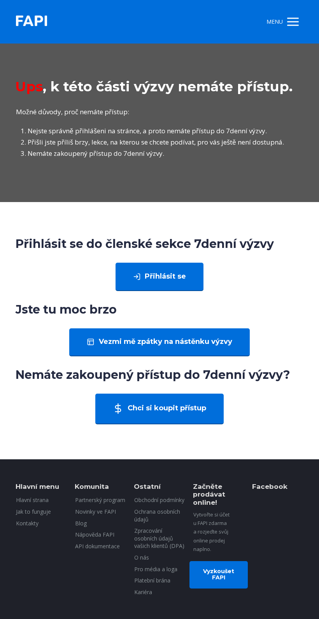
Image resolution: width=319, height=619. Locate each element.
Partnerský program (100, 500)
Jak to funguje (33, 511)
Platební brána (152, 580)
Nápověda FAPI (94, 534)
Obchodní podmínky (159, 500)
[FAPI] (31, 22)
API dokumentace (97, 546)
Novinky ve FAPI (95, 511)
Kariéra (143, 592)
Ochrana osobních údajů (157, 515)
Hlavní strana (32, 500)
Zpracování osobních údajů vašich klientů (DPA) (159, 538)
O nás (141, 557)
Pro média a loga (155, 569)
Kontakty (27, 523)
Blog (81, 523)
